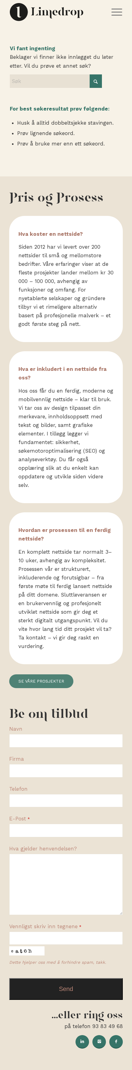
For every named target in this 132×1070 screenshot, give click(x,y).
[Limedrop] (54, 12)
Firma (16, 759)
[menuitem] (113, 12)
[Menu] (113, 12)
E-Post (19, 819)
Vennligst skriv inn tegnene (45, 926)
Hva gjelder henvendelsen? (43, 849)
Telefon (18, 789)
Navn (15, 729)
